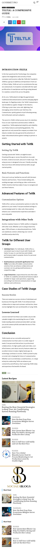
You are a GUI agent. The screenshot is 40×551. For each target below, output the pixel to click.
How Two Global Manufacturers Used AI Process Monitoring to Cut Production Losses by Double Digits (22, 457)
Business (15, 428)
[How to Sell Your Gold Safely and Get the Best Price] (6, 442)
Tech (3, 7)
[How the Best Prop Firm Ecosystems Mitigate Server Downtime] (6, 420)
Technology (10, 7)
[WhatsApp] (23, 22)
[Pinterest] (19, 22)
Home (4, 404)
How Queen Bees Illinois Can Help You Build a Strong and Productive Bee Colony (23, 432)
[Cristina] (3, 17)
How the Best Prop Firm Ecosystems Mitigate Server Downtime (23, 421)
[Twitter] (14, 22)
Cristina (8, 16)
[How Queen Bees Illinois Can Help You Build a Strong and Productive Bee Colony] (6, 431)
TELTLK (8, 373)
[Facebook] (10, 22)
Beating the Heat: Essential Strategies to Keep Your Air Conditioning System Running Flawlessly (18, 409)
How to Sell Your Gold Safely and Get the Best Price (23, 443)
